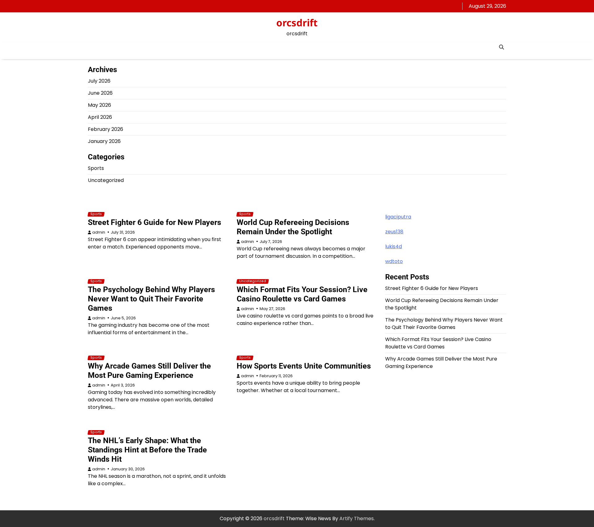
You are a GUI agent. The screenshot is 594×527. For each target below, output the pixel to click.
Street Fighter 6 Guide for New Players (154, 222)
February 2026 (105, 129)
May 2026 (99, 105)
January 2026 (104, 141)
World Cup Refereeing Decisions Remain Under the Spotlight (293, 227)
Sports (96, 168)
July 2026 (99, 80)
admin (98, 232)
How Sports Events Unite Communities (304, 365)
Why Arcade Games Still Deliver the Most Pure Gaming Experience (149, 370)
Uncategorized (106, 180)
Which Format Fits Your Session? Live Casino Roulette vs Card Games (302, 294)
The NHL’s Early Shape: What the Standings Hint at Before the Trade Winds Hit (147, 450)
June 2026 (100, 93)
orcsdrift (297, 22)
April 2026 (100, 117)
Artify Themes (356, 518)
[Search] (501, 47)
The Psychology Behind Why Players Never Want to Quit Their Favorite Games (151, 299)
